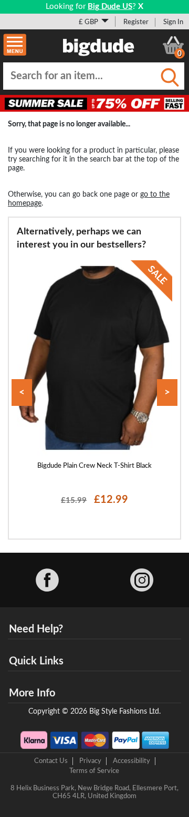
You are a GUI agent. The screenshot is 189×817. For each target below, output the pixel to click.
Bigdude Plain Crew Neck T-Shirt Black (94, 466)
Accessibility (131, 761)
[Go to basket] (173, 45)
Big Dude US (110, 6)
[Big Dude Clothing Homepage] (98, 45)
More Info (32, 693)
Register (136, 22)
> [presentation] (167, 392)
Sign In (173, 22)
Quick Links (36, 661)
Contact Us (51, 761)
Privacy (90, 761)
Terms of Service (94, 771)
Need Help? (36, 629)
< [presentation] (22, 392)
